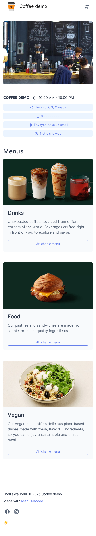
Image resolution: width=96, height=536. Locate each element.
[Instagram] (16, 511)
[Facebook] (7, 511)
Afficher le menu (48, 244)
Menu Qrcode (32, 501)
